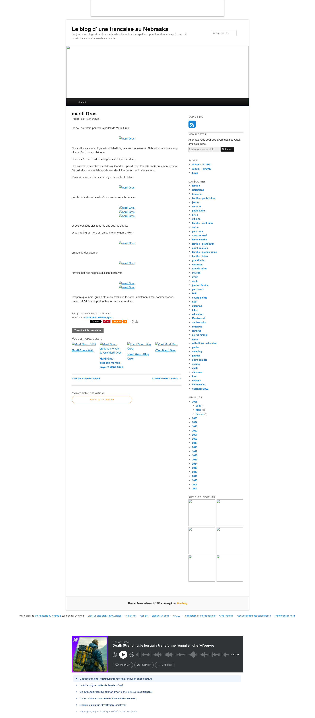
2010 (194, 480)
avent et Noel (199, 235)
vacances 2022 (200, 388)
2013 (194, 468)
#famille (102, 317)
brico (195, 214)
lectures (196, 330)
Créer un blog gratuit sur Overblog (104, 615)
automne (197, 305)
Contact (144, 615)
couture (196, 206)
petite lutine (198, 210)
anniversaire (199, 322)
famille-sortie (199, 239)
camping (197, 351)
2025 (194, 418)
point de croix (200, 248)
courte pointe (199, 297)
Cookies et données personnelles (254, 615)
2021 (194, 434)
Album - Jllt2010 (201, 164)
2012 (194, 472)
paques (196, 355)
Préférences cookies (285, 615)
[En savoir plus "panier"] (201, 553)
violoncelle (198, 384)
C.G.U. (176, 615)
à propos (167, 665)
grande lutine (199, 268)
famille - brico (200, 256)
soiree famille (199, 334)
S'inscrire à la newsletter (88, 330)
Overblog (182, 603)
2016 (194, 455)
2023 (194, 426)
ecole (195, 281)
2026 (194, 401)
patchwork (198, 289)
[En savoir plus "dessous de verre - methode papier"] (230, 580)
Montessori (198, 318)
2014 (194, 463)
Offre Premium (226, 615)
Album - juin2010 (201, 168)
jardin (195, 202)
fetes (194, 310)
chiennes (197, 372)
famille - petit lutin (202, 223)
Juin (198, 405)
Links (195, 172)
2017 (194, 451)
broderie (197, 194)
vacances (197, 264)
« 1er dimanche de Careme (86, 378)
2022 (194, 430)
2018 (194, 447)
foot (194, 376)
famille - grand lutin (203, 243)
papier (195, 347)
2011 (194, 476)
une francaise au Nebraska (48, 615)
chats (195, 368)
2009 (194, 484)
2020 (194, 438)
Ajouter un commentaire (102, 399)
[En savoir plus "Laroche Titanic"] (201, 525)
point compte (199, 359)
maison (196, 272)
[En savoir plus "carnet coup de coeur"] (230, 525)
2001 (194, 488)
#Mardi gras (90, 317)
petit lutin (197, 231)
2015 (194, 459)
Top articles (131, 615)
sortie (195, 227)
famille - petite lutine (203, 198)
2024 (194, 422)
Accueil (82, 102)
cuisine (196, 218)
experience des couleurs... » (166, 378)
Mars (198, 409)
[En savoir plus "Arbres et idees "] (230, 553)
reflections (198, 189)
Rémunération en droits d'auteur (199, 615)
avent (195, 276)
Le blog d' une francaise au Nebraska (120, 28)
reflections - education (204, 343)
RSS (192, 124)
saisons (196, 380)
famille (196, 185)
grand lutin (198, 260)
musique (197, 326)
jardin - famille (200, 285)
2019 (194, 443)
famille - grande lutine (204, 252)
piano (195, 339)
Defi (194, 293)
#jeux (110, 317)
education (197, 314)
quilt (194, 301)
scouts (196, 364)
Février (200, 414)
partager (146, 665)
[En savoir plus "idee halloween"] (201, 580)
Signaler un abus (160, 615)
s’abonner (125, 665)
